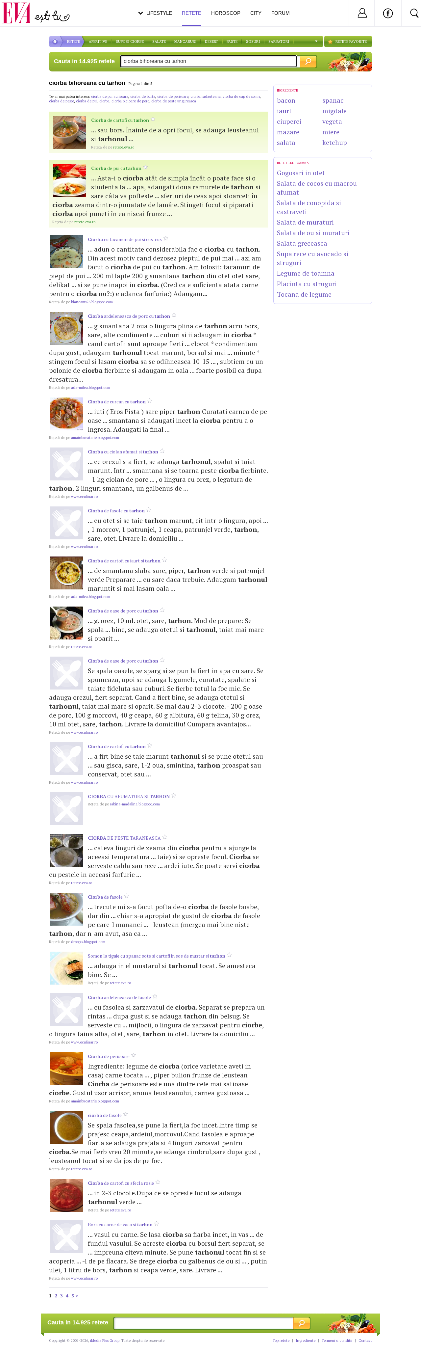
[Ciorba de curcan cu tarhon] (66, 413)
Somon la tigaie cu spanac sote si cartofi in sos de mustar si (156, 956)
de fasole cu (116, 510)
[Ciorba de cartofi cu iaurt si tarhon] (66, 572)
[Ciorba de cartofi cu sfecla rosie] (66, 1195)
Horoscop (225, 13)
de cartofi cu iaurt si (124, 560)
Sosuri (253, 41)
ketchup (334, 142)
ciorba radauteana (205, 96)
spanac (333, 100)
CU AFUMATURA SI (129, 796)
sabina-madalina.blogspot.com (124, 804)
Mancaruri (185, 41)
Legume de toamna (305, 273)
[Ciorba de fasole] (66, 909)
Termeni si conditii (337, 1340)
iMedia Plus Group (104, 1340)
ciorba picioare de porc (130, 101)
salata (286, 142)
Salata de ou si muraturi (313, 232)
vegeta (332, 121)
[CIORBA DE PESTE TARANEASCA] (66, 850)
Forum (280, 13)
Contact (365, 1340)
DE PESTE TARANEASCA (124, 838)
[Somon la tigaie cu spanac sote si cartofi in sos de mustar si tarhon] (66, 968)
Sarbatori (278, 41)
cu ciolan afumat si (123, 451)
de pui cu (116, 168)
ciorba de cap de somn (241, 96)
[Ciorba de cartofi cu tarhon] (69, 132)
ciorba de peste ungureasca (173, 101)
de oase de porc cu (123, 611)
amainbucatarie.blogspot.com (84, 437)
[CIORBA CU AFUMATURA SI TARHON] (66, 808)
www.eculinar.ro (73, 496)
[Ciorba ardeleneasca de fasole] (66, 1009)
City (255, 13)
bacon (286, 100)
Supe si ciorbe (130, 41)
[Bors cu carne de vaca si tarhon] (66, 1236)
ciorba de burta (142, 96)
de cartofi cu (120, 120)
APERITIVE (98, 41)
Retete (191, 13)
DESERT (211, 41)
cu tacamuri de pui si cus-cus (125, 239)
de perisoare (109, 1056)
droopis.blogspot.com (77, 941)
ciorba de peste (61, 101)
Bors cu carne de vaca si (120, 1224)
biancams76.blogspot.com (81, 302)
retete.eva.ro (112, 147)
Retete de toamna (293, 163)
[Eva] (20, 7)
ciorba (104, 101)
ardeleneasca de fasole (119, 997)
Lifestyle (159, 13)
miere (330, 131)
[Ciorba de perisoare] (66, 1068)
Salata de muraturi (305, 222)
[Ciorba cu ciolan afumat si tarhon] (66, 463)
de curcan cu (117, 401)
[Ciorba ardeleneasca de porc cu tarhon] (66, 328)
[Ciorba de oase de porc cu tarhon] (66, 623)
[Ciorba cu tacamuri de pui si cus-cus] (66, 251)
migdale (334, 110)
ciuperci (289, 121)
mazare (288, 131)
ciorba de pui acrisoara (109, 96)
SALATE (159, 41)
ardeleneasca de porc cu (129, 316)
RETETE (73, 41)
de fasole (105, 897)
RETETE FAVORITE (351, 41)
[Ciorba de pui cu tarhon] (69, 180)
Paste (232, 41)
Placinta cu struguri (307, 283)
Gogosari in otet (301, 172)
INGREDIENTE (287, 90)
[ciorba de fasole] (66, 1127)
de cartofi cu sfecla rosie (121, 1183)
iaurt (284, 110)
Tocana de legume (304, 294)
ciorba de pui (86, 101)
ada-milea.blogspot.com (79, 387)
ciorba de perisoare (172, 96)
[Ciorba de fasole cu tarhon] (66, 522)
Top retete (281, 1340)
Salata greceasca (302, 243)
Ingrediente (305, 1340)
